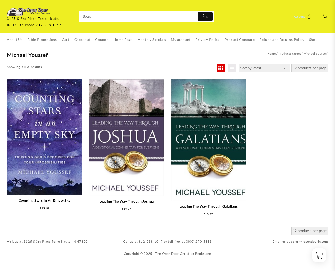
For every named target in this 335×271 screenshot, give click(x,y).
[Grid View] (221, 68)
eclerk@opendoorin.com (309, 241)
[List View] (232, 68)
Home (271, 53)
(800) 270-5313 (199, 241)
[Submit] (205, 16)
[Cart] (325, 16)
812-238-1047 (151, 241)
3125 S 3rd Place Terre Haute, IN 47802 (56, 241)
